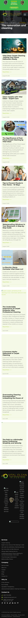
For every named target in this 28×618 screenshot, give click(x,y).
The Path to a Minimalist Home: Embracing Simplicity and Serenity (13, 441)
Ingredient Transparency (7, 586)
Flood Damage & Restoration (9, 557)
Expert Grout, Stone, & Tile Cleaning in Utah (12, 545)
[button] (24, 14)
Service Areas (5, 565)
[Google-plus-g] (15, 603)
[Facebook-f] (2, 603)
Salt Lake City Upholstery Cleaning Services (12, 547)
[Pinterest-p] (18, 603)
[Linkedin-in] (12, 603)
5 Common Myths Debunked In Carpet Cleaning (11, 353)
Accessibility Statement (6, 616)
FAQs (2, 572)
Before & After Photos (7, 559)
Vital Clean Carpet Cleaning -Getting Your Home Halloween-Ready (14, 57)
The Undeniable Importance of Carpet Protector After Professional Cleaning (11, 309)
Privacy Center (21, 615)
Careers (3, 569)
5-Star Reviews (5, 582)
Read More (7, 72)
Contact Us (4, 576)
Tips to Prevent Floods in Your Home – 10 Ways (13, 184)
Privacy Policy (14, 615)
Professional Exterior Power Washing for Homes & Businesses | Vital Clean (12, 554)
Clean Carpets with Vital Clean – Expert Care (12, 97)
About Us (3, 567)
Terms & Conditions (5, 615)
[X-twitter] (7, 603)
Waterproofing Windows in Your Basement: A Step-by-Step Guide (14, 226)
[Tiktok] (10, 603)
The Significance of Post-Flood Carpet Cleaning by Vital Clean (13, 139)
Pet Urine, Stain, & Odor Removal (10, 549)
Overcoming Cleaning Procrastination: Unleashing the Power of (13, 396)
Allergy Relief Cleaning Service (9, 551)
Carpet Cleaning (5, 542)
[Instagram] (4, 603)
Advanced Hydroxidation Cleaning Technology (13, 589)
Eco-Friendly (4, 584)
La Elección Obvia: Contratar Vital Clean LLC (13, 268)
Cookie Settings (16, 616)
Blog (2, 574)
